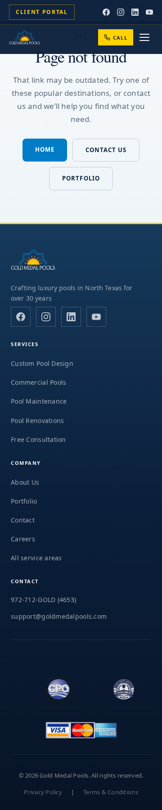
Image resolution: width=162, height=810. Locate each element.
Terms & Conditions (110, 792)
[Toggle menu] (144, 37)
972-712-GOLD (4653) (43, 599)
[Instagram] (120, 12)
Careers (23, 539)
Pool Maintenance (39, 401)
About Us (25, 482)
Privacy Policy (43, 792)
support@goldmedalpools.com (59, 616)
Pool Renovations (37, 420)
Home (44, 149)
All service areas (36, 558)
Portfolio (80, 178)
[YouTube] (149, 12)
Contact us (106, 150)
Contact (23, 520)
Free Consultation (38, 439)
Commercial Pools (38, 382)
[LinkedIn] (135, 12)
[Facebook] (106, 12)
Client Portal (42, 12)
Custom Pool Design (42, 363)
